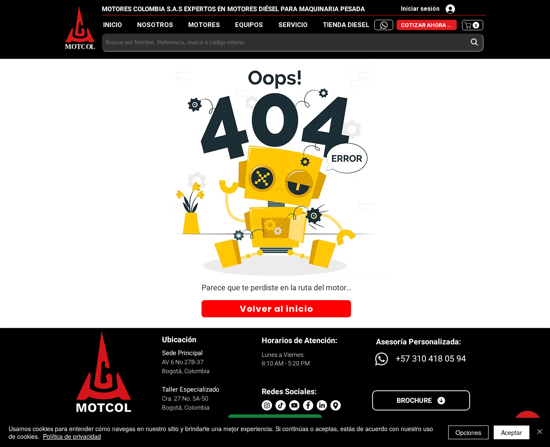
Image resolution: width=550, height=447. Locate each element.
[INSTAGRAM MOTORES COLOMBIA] (267, 405)
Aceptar (511, 432)
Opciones (468, 432)
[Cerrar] (540, 432)
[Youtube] (294, 405)
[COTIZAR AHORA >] (383, 25)
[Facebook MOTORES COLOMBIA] (308, 405)
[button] (348, 25)
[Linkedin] (322, 405)
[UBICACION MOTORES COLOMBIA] (335, 405)
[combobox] (292, 42)
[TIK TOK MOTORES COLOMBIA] (280, 405)
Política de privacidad (72, 436)
